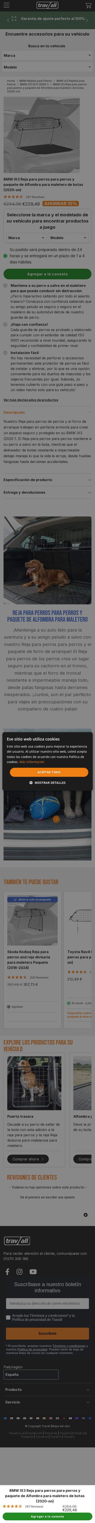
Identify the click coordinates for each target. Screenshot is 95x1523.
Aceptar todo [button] (49, 772)
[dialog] (47, 761)
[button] (47, 782)
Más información (31, 762)
